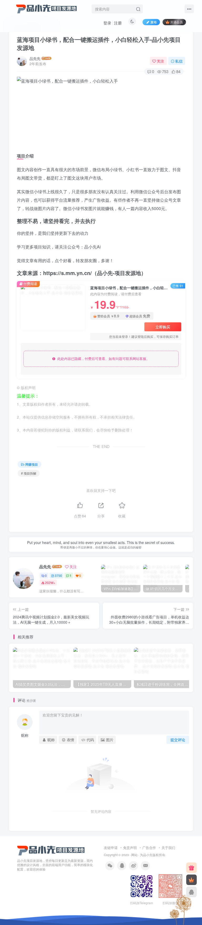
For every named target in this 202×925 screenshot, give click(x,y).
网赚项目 (31, 464)
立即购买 (162, 326)
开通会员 (176, 22)
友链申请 (111, 847)
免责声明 (130, 847)
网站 (134, 855)
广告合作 (149, 847)
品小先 (148, 855)
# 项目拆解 (28, 473)
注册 (118, 23)
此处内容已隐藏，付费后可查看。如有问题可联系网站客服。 (102, 358)
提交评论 (177, 739)
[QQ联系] (191, 892)
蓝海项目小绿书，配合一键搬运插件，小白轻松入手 (99, 43)
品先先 (35, 58)
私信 (179, 61)
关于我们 (168, 847)
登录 (107, 23)
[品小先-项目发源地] (51, 849)
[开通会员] (191, 880)
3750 (58, 575)
